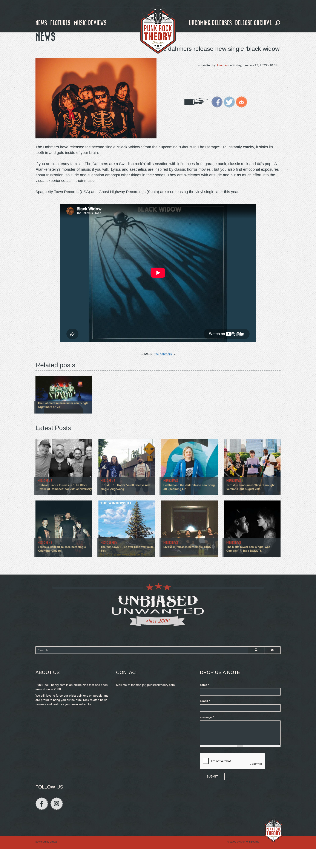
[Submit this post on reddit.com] (241, 101)
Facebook (41, 803)
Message (207, 717)
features (60, 23)
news (41, 23)
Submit (212, 776)
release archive (253, 23)
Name (204, 684)
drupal (53, 841)
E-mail (205, 701)
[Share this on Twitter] (229, 101)
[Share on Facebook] (217, 101)
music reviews (90, 23)
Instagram (56, 803)
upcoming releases (210, 23)
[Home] (158, 30)
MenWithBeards (249, 841)
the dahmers (163, 354)
